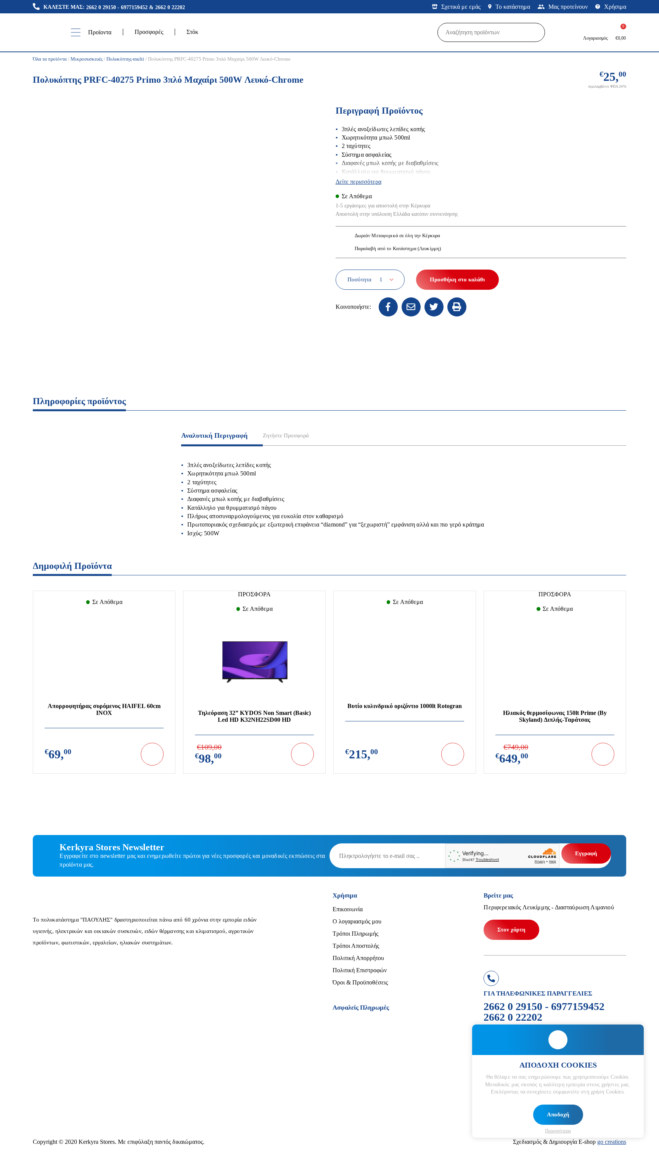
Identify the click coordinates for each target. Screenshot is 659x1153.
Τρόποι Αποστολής (356, 946)
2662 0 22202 (170, 7)
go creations (611, 1142)
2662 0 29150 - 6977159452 (117, 7)
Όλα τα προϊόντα (50, 59)
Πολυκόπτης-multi (125, 59)
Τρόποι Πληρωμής (355, 933)
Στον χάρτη (511, 930)
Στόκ (192, 32)
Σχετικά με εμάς (461, 6)
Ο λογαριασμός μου (357, 921)
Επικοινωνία (348, 909)
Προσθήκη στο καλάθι (457, 279)
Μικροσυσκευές (87, 59)
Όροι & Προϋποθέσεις (360, 982)
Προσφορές (149, 32)
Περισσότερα (558, 1131)
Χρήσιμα (615, 6)
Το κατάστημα (512, 6)
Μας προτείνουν (568, 6)
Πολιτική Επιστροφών (360, 970)
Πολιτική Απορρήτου (358, 958)
